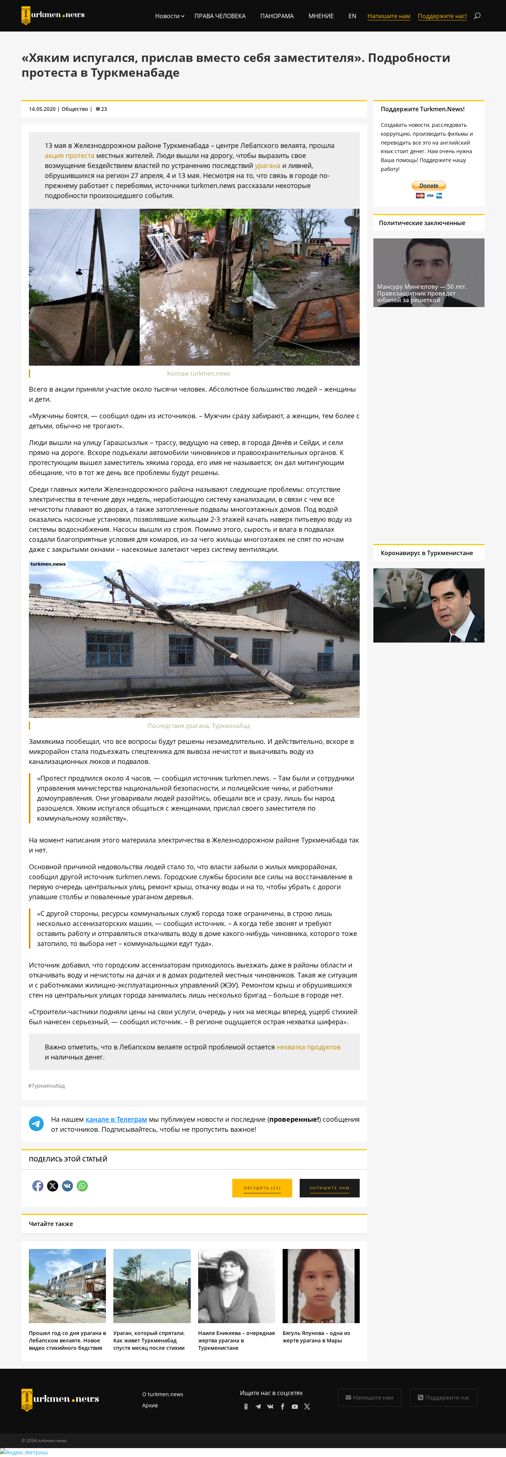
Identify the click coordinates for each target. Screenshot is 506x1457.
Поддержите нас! (442, 16)
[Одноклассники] (244, 1405)
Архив (150, 1405)
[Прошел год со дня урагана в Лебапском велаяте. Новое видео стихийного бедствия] (67, 1321)
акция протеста (69, 155)
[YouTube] (293, 1405)
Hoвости (167, 16)
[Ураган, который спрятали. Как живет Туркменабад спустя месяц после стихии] (151, 1321)
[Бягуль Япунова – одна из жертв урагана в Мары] (321, 1321)
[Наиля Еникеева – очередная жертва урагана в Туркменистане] (236, 1321)
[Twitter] (305, 1405)
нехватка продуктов (308, 1046)
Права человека (220, 16)
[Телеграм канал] (257, 1405)
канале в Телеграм (116, 1119)
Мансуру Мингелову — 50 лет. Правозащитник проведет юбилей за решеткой (422, 293)
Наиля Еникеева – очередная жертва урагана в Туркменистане (236, 1340)
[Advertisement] (421, 425)
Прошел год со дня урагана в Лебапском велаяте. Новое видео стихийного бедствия (67, 1340)
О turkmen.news (162, 1394)
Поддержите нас (447, 1397)
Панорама (277, 16)
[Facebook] (281, 1405)
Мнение (321, 16)
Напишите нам (373, 1397)
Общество (74, 108)
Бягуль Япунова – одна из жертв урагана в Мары (316, 1336)
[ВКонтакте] (269, 1405)
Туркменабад (48, 1085)
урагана (267, 165)
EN (352, 16)
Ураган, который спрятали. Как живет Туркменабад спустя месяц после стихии (149, 1340)
